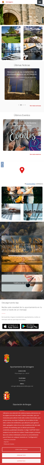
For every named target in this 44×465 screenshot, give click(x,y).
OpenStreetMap (30, 184)
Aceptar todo (21, 461)
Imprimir (6, 442)
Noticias (22, 410)
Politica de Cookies (9, 444)
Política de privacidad (9, 439)
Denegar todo (21, 455)
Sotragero (9, 2)
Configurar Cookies (21, 449)
